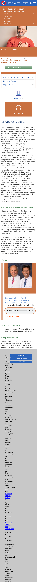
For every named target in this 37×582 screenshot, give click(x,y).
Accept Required (21, 359)
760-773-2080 (19, 67)
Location (18, 98)
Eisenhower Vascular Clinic (14, 11)
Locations (7, 21)
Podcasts (18, 113)
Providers (7, 19)
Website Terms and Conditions (9, 525)
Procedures (7, 16)
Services (6, 14)
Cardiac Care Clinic (8, 63)
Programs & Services (15, 59)
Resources (7, 24)
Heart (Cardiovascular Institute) (15, 60)
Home (3, 59)
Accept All (21, 356)
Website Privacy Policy (8, 496)
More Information (11, 316)
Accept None (21, 362)
